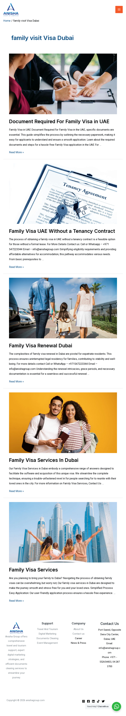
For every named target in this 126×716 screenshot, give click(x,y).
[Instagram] (83, 701)
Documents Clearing (47, 638)
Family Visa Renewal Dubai (40, 345)
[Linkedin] (93, 701)
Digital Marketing (47, 633)
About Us (79, 629)
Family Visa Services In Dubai (43, 460)
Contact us (78, 633)
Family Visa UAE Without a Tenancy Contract (62, 231)
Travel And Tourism (47, 629)
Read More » (16, 152)
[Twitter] (103, 701)
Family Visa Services (33, 570)
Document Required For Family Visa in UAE (59, 121)
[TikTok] (98, 701)
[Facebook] (88, 701)
